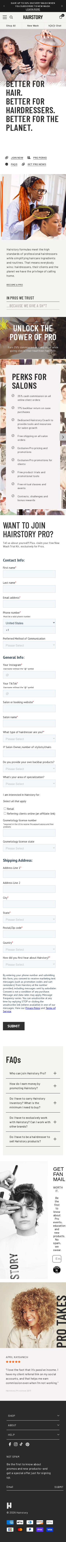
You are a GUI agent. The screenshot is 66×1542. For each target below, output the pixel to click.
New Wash (33, 25)
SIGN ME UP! (57, 1269)
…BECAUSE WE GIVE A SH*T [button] (27, 305)
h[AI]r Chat (55, 25)
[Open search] (11, 17)
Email (10, 1486)
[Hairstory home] (33, 17)
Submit (58, 1486)
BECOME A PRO (15, 284)
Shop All (11, 25)
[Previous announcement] (4, 6)
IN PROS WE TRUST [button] (20, 297)
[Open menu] (5, 17)
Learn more (33, 9)
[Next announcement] (62, 6)
